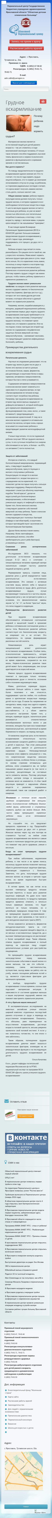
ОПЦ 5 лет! (9, 1178)
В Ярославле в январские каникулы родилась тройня (24, 1257)
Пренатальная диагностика (20, 1416)
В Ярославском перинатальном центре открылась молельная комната (26, 1250)
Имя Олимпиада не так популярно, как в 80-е (24, 1278)
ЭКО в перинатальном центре (17, 1266)
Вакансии (12, 1424)
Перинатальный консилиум (20, 1420)
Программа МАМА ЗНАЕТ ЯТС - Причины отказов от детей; (25, 1237)
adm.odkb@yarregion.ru (14, 78)
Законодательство (16, 1405)
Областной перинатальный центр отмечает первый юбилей (23, 1172)
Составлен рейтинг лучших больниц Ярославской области (25, 1310)
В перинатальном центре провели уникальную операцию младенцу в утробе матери (24, 1304)
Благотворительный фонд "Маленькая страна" (23, 1391)
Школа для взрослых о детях (21, 1428)
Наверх (26, 1507)
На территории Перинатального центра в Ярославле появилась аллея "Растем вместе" (24, 1189)
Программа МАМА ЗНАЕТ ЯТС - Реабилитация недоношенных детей (24, 1231)
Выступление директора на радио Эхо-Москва (24, 1262)
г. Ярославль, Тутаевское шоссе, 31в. (20, 1448)
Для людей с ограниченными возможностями (19, 1410)
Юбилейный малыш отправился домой (21, 1270)
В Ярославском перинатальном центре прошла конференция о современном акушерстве (24, 1297)
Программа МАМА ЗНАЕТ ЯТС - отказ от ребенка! (26, 1226)
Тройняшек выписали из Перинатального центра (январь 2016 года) (25, 1196)
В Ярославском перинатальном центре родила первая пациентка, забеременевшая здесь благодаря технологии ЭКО (24, 1212)
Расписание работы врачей (20, 1401)
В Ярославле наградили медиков (18, 1288)
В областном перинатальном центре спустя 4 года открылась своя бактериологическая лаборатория (24, 1203)
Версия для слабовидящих (24, 83)
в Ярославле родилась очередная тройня (22, 1292)
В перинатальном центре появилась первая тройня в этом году (23, 1183)
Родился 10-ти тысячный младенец (19, 1274)
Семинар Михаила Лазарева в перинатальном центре (24, 1283)
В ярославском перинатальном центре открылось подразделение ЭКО (25, 1244)
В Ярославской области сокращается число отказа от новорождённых (23, 1220)
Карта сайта (13, 1397)
